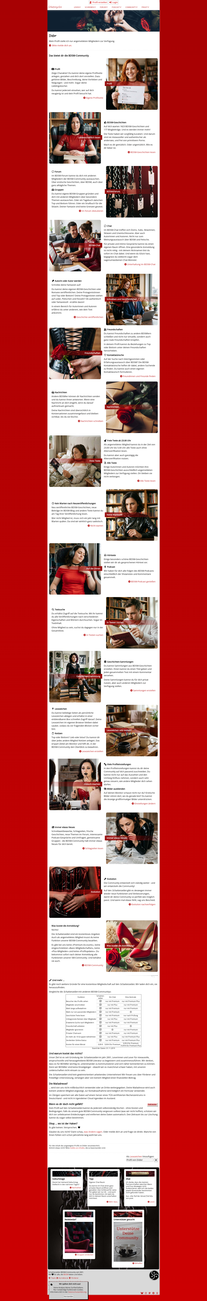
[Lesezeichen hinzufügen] (156, 1160)
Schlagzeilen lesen (94, 848)
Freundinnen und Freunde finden (139, 376)
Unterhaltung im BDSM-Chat (141, 264)
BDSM (66, 1274)
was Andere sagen (93, 1131)
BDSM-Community (94, 965)
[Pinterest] (153, 1293)
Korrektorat (63, 1278)
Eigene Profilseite (94, 97)
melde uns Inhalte (77, 1148)
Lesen (152, 1202)
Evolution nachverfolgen (143, 904)
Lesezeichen (136, 1156)
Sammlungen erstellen (144, 690)
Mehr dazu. (113, 1202)
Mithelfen (138, 1263)
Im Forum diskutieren (92, 210)
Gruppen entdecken (85, 1254)
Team (53, 1278)
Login (115, 2)
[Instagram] (145, 1293)
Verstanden (68, 1296)
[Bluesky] (141, 1293)
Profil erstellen (99, 2)
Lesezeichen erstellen (92, 751)
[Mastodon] (149, 1293)
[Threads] (156, 1293)
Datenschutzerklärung (77, 1292)
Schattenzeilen (55, 7)
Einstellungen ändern (144, 803)
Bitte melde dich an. (62, 45)
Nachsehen (76, 1187)
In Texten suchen (94, 635)
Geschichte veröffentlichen (89, 317)
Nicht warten (96, 525)
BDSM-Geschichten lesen (142, 152)
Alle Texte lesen (147, 480)
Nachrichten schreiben (92, 421)
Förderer (74, 1278)
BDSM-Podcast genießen (143, 581)
